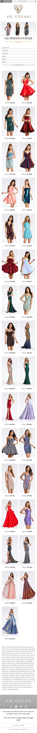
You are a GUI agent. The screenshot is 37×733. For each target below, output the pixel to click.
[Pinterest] (21, 707)
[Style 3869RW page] (10, 443)
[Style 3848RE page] (27, 157)
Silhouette (5, 47)
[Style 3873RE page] (27, 478)
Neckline (5, 50)
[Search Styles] (35, 1)
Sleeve (4, 56)
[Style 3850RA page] (10, 192)
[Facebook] (11, 707)
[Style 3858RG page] (10, 300)
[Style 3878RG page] (10, 550)
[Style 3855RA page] (10, 264)
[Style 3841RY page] (10, 85)
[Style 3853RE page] (10, 228)
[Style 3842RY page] (27, 85)
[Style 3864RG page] (27, 371)
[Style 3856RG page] (27, 264)
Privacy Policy (22, 717)
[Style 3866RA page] (10, 407)
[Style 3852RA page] (27, 192)
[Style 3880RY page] (10, 586)
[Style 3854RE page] (27, 228)
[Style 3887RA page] (10, 621)
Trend (4, 59)
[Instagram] (25, 707)
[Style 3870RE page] (27, 443)
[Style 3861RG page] (27, 335)
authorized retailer (13, 689)
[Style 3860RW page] (10, 335)
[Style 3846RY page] (27, 121)
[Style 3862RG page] (10, 371)
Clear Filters (18, 65)
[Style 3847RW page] (10, 157)
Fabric (4, 62)
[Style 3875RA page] (10, 514)
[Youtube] (16, 707)
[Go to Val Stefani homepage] (18, 11)
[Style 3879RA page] (27, 550)
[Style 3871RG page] (10, 478)
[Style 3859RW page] (27, 300)
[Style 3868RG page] (27, 407)
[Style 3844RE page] (10, 121)
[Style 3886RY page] (27, 586)
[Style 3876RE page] (27, 514)
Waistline (5, 53)
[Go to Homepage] (18, 700)
